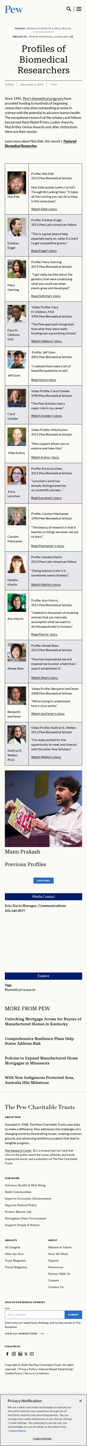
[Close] (80, 1400)
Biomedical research (20, 990)
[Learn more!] (16, 564)
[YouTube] (31, 1353)
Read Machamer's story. (47, 546)
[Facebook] (7, 1353)
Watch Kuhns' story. (45, 457)
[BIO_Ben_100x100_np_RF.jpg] (16, 695)
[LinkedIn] (20, 1353)
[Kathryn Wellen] (16, 734)
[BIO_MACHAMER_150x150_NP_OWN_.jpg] (16, 516)
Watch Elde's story (44, 209)
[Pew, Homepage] (14, 9)
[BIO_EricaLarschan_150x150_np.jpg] (16, 475)
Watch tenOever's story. (48, 713)
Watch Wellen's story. (46, 757)
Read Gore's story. (43, 380)
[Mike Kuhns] (16, 437)
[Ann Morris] (16, 603)
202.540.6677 (15, 910)
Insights (11, 1240)
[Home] (40, 1107)
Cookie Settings (42, 1438)
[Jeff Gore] (16, 359)
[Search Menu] (69, 9)
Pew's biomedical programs (43, 99)
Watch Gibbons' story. (46, 341)
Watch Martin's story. (46, 584)
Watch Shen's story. (44, 677)
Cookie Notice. (17, 1430)
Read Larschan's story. (46, 498)
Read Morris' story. (44, 634)
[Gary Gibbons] (16, 314)
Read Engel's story (43, 251)
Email (7, 1308)
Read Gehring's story (45, 296)
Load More (43, 880)
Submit (73, 1314)
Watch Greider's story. (46, 416)
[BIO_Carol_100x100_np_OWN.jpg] (16, 398)
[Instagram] (13, 1353)
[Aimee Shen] (16, 652)
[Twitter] (26, 1354)
